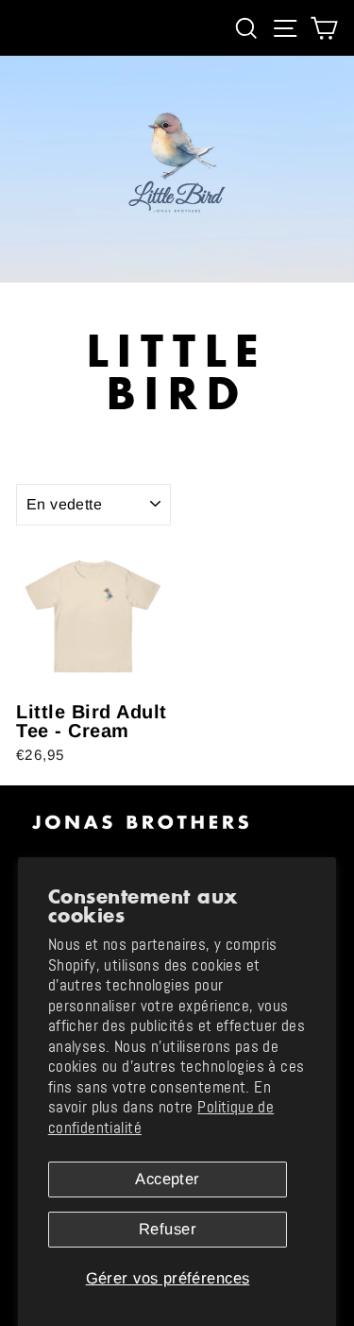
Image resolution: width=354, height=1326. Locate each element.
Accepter (167, 1179)
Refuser (167, 1229)
